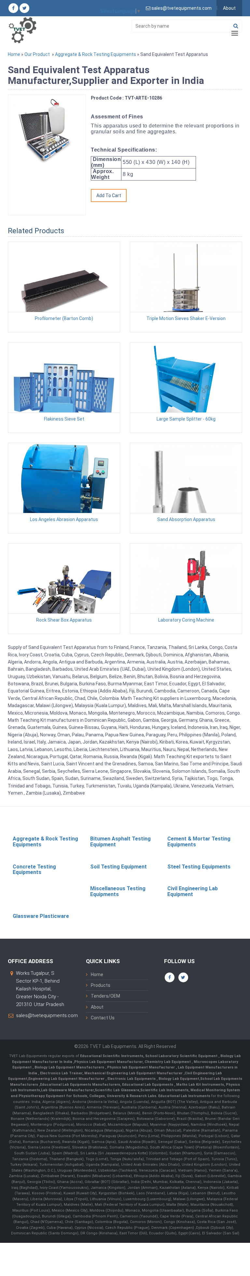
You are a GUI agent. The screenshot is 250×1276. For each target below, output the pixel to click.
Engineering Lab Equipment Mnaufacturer (66, 1079)
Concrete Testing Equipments (34, 870)
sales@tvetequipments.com (47, 1015)
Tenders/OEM (105, 996)
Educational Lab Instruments (184, 1096)
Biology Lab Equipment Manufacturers (70, 1067)
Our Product (37, 54)
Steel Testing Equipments (198, 867)
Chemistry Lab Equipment (168, 1062)
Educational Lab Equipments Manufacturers (80, 1084)
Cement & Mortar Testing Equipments (198, 842)
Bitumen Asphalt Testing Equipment (120, 842)
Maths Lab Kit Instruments (200, 1084)
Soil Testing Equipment (118, 867)
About (229, 8)
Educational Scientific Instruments (111, 1056)
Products (100, 985)
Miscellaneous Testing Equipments (118, 891)
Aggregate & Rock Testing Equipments (95, 54)
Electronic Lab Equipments (131, 1079)
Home (14, 54)
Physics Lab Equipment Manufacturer (108, 1062)
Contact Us (103, 1017)
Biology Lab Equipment (178, 1079)
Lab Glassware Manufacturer (67, 1090)
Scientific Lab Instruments (164, 1090)
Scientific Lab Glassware (117, 1090)
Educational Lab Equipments (148, 1084)
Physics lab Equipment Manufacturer (141, 1067)
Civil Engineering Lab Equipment (192, 891)
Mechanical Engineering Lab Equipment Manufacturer (134, 1073)
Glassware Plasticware (41, 916)
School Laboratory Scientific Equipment (181, 1056)
